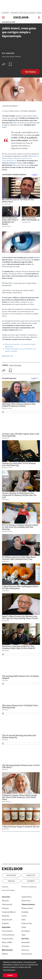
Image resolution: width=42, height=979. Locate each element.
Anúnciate (11, 881)
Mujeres (5, 954)
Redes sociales (27, 908)
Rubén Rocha (15, 13)
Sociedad (17, 365)
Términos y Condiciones (29, 887)
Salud (11, 365)
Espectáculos (7, 920)
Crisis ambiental (8, 935)
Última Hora (26, 901)
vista (20, 330)
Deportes (5, 916)
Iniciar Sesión (11, 875)
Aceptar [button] (10, 975)
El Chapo (5, 946)
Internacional (7, 904)
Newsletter (30, 875)
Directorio (5, 887)
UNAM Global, (17, 135)
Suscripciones (27, 954)
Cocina (24, 916)
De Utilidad (26, 931)
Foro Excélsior (7, 931)
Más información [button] (9, 970)
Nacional (5, 901)
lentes (4, 127)
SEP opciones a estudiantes (27, 13)
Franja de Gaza (7, 939)
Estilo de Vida (27, 923)
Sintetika (5, 923)
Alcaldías (25, 912)
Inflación (38, 13)
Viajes (24, 927)
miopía (36, 257)
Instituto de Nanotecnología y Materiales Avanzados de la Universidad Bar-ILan (20, 158)
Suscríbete (31, 881)
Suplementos (27, 897)
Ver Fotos (30, 71)
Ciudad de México (8, 912)
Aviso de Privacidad (8, 890)
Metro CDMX (7, 942)
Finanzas (5, 908)
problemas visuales (15, 163)
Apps (23, 935)
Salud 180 (10, 53)
